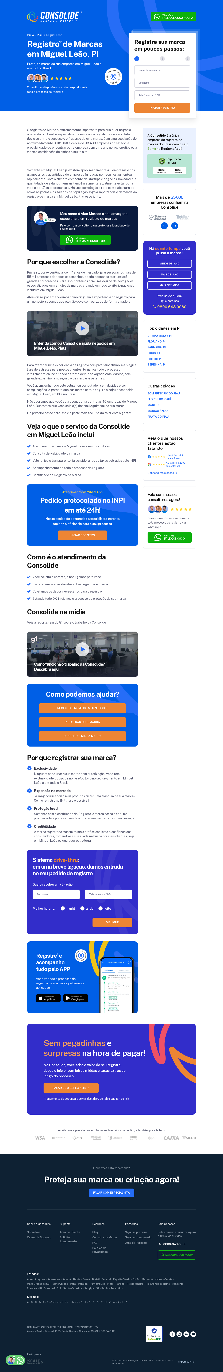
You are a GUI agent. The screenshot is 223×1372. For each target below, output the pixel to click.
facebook (172, 1334)
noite (107, 908)
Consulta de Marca (104, 1237)
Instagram (179, 1334)
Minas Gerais (164, 1279)
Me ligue (112, 922)
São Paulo (102, 1288)
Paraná (120, 1283)
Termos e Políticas (23, 1343)
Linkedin (186, 1334)
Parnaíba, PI (157, 347)
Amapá (66, 1279)
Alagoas (40, 1279)
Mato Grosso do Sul (38, 1283)
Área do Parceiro (136, 1242)
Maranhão (148, 1279)
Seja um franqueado (138, 1237)
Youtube (193, 1334)
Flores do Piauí (159, 399)
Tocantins (117, 1288)
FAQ (95, 1242)
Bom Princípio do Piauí (164, 393)
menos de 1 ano (169, 263)
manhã (70, 908)
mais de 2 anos (169, 285)
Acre (30, 1279)
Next (174, 225)
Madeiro (154, 405)
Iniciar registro (162, 107)
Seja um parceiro (136, 1232)
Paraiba (83, 1283)
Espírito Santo (121, 1279)
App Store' (48, 998)
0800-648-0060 (174, 1244)
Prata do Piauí (158, 416)
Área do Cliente (70, 1232)
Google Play (75, 998)
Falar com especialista (111, 1192)
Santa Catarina (72, 1288)
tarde (89, 908)
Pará (73, 1283)
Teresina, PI (157, 364)
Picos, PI (154, 353)
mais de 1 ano (169, 274)
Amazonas (53, 1279)
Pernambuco (97, 1283)
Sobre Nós (33, 1232)
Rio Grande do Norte (158, 1283)
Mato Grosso (60, 1283)
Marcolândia (158, 411)
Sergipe (89, 1288)
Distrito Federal (101, 1279)
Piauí (110, 1283)
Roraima (32, 1288)
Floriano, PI (156, 341)
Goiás (136, 1279)
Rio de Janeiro (135, 1283)
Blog (95, 1232)
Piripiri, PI (155, 358)
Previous (164, 225)
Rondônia (177, 1283)
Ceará (86, 1279)
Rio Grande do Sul (50, 1288)
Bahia (76, 1279)
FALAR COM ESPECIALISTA (71, 1088)
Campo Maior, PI (160, 335)
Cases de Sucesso (39, 1237)
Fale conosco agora (179, 1255)
